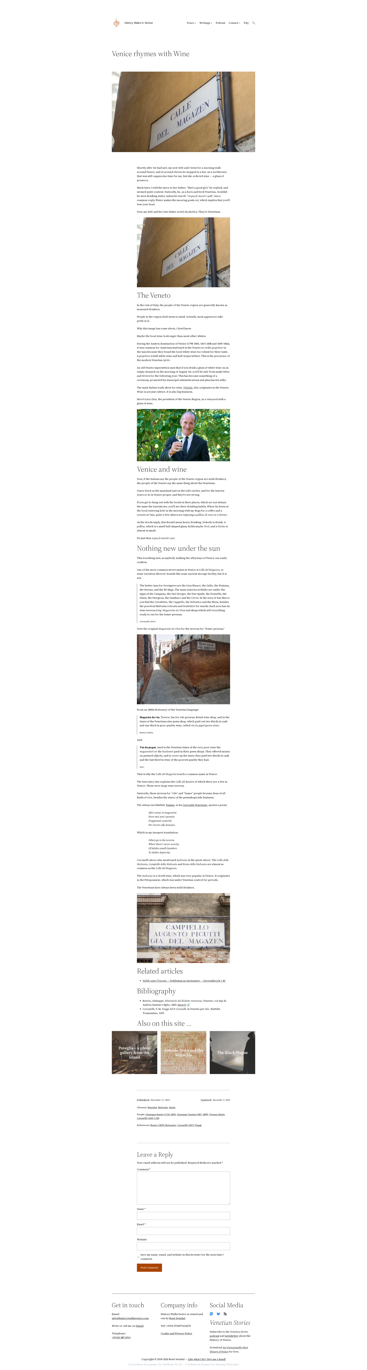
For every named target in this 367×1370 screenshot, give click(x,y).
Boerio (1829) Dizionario (163, 1125)
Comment (144, 1169)
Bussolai (152, 1107)
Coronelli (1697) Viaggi (189, 1125)
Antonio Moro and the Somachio (183, 1052)
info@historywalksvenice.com (130, 1318)
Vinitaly (187, 387)
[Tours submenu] (195, 23)
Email (141, 1224)
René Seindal (177, 1318)
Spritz (172, 1107)
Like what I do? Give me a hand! (207, 1359)
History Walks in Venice (138, 22)
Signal (140, 1326)
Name (141, 1209)
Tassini (170, 805)
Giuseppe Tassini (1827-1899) (192, 1114)
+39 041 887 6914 (121, 1337)
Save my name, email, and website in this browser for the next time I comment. (181, 1257)
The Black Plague (232, 1052)
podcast (214, 1336)
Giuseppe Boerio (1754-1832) (161, 1114)
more (181, 1005)
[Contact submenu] (239, 23)
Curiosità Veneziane (195, 805)
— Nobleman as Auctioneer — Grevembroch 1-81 (184, 980)
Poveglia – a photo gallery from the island (135, 1053)
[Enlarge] (226, 221)
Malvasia (163, 1107)
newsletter (231, 1336)
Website (142, 1239)
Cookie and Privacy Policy (176, 1333)
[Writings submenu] (211, 23)
